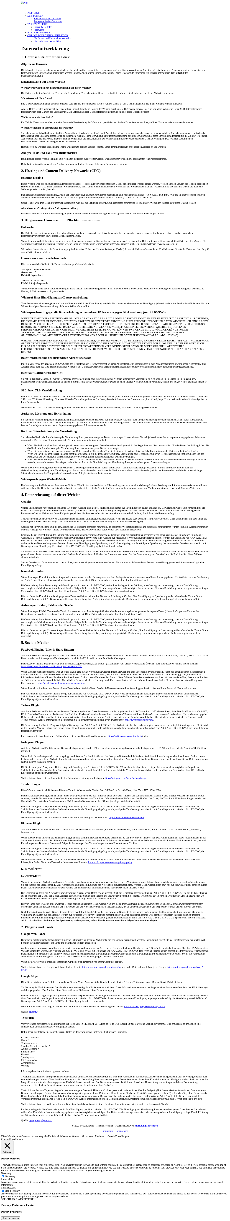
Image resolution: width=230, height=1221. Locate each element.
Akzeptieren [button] (87, 1136)
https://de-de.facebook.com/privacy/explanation (61, 683)
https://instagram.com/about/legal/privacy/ (125, 778)
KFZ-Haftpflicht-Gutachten (47, 18)
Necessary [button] (6, 1173)
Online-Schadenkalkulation (47, 35)
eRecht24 (33, 1011)
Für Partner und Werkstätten (47, 41)
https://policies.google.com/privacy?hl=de (144, 1006)
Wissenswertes (37, 24)
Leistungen (35, 15)
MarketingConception (146, 1125)
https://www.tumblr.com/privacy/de (126, 817)
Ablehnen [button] (99, 1136)
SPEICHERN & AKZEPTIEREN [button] (18, 1199)
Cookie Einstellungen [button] (118, 1136)
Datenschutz (121, 1131)
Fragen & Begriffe (43, 27)
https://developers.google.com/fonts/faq (101, 967)
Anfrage (33, 13)
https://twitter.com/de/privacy (139, 720)
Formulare (39, 29)
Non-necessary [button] (8, 1187)
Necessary (10, 1176)
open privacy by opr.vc (40, 1120)
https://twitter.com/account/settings (125, 736)
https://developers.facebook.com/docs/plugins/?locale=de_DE (51, 666)
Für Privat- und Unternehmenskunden (52, 38)
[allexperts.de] (115, 5)
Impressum (107, 1131)
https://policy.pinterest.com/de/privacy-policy (110, 862)
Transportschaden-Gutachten (48, 21)
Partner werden (38, 32)
